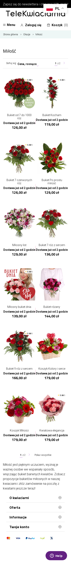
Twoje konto (19, 527)
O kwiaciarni (19, 497)
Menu (11, 25)
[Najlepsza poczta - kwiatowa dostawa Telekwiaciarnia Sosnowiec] (35, 14)
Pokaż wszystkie (43, 455)
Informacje (18, 517)
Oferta (14, 507)
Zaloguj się (33, 25)
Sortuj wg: (11, 63)
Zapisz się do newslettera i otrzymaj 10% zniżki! (35, 4)
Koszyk (60, 25)
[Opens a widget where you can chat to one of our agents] (56, 556)
